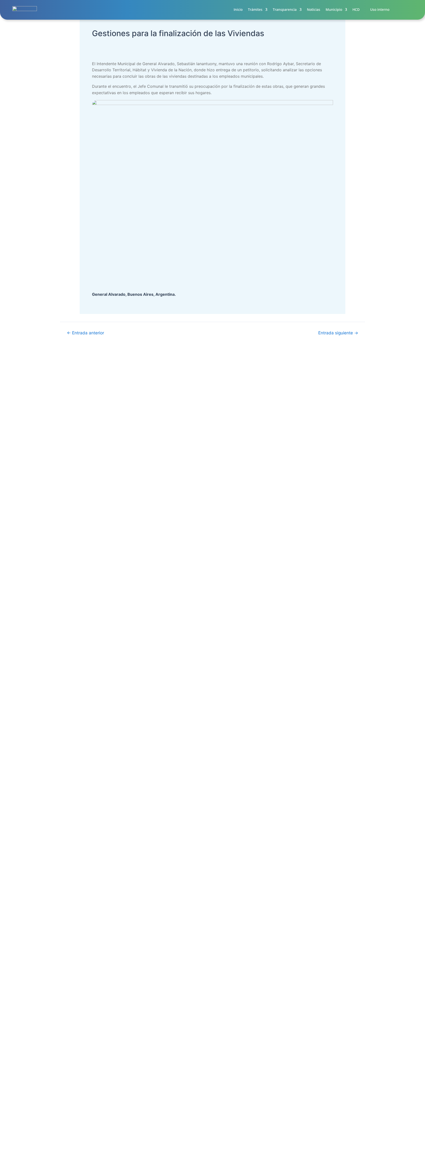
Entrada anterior (85, 333)
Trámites (255, 9)
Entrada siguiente (338, 333)
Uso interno (379, 9)
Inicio (238, 9)
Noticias (313, 9)
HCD (356, 9)
